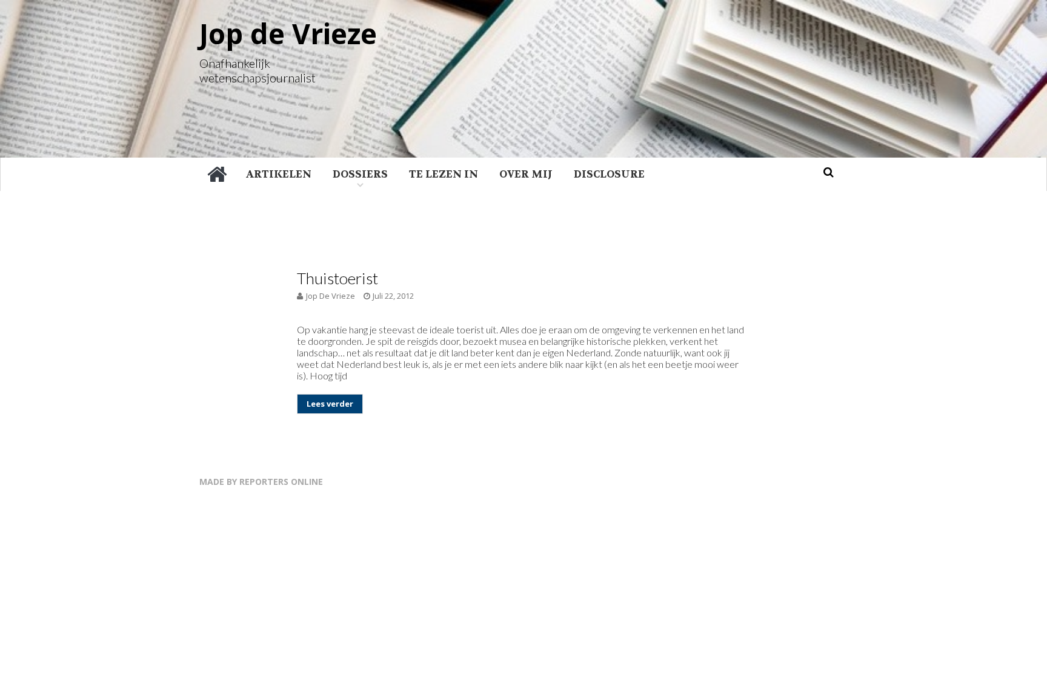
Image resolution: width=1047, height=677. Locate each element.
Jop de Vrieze (288, 33)
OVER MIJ (526, 174)
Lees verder (330, 403)
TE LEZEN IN (443, 174)
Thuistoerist (337, 278)
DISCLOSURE (609, 174)
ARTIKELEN (278, 174)
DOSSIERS (360, 174)
